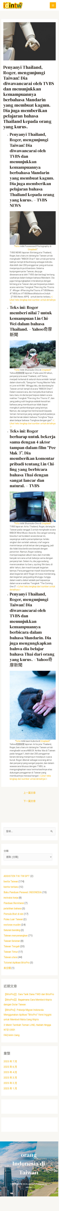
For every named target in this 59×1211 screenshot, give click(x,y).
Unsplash (32, 249)
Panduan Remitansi (14, 903)
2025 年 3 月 (10, 1077)
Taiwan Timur (11, 951)
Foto (17, 246)
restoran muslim (12, 924)
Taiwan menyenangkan (16, 935)
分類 (6, 851)
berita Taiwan (11, 881)
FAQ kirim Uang (12, 1035)
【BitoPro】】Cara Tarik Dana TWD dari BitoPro (29, 994)
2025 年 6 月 (10, 1066)
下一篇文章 (29, 801)
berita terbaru (11, 886)
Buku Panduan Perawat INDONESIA (23, 892)
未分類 (7, 968)
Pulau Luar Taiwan (13, 919)
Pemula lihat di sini (13, 913)
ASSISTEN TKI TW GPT (17, 876)
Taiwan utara (10, 957)
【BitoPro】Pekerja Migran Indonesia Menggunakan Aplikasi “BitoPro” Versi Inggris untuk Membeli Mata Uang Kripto (27, 1014)
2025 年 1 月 (10, 1088)
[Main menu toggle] (53, 5)
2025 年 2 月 (10, 1083)
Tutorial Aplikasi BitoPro (17, 962)
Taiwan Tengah (12, 946)
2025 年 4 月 (10, 1072)
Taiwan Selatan (12, 941)
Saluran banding (12, 930)
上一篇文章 (29, 792)
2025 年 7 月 (10, 1061)
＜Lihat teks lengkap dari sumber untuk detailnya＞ (33, 300)
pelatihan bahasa (13, 908)
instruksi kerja (11, 897)
